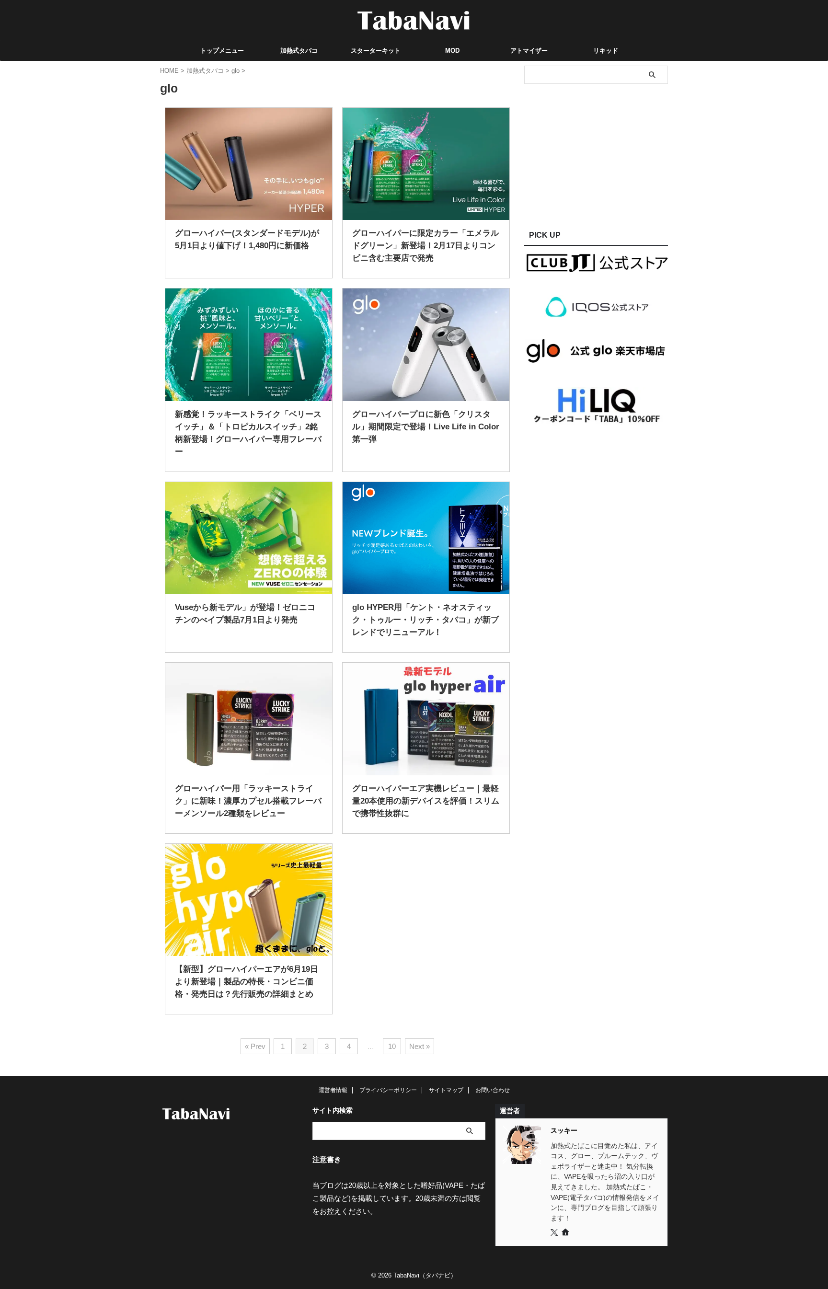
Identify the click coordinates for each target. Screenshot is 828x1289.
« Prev (255, 1046)
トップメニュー (222, 50)
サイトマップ (446, 1090)
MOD (452, 50)
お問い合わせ (492, 1090)
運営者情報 (333, 1090)
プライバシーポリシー (388, 1090)
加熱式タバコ (299, 50)
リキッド (605, 50)
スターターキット (376, 50)
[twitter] (555, 1233)
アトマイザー (529, 50)
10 (392, 1046)
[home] (566, 1233)
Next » (419, 1046)
